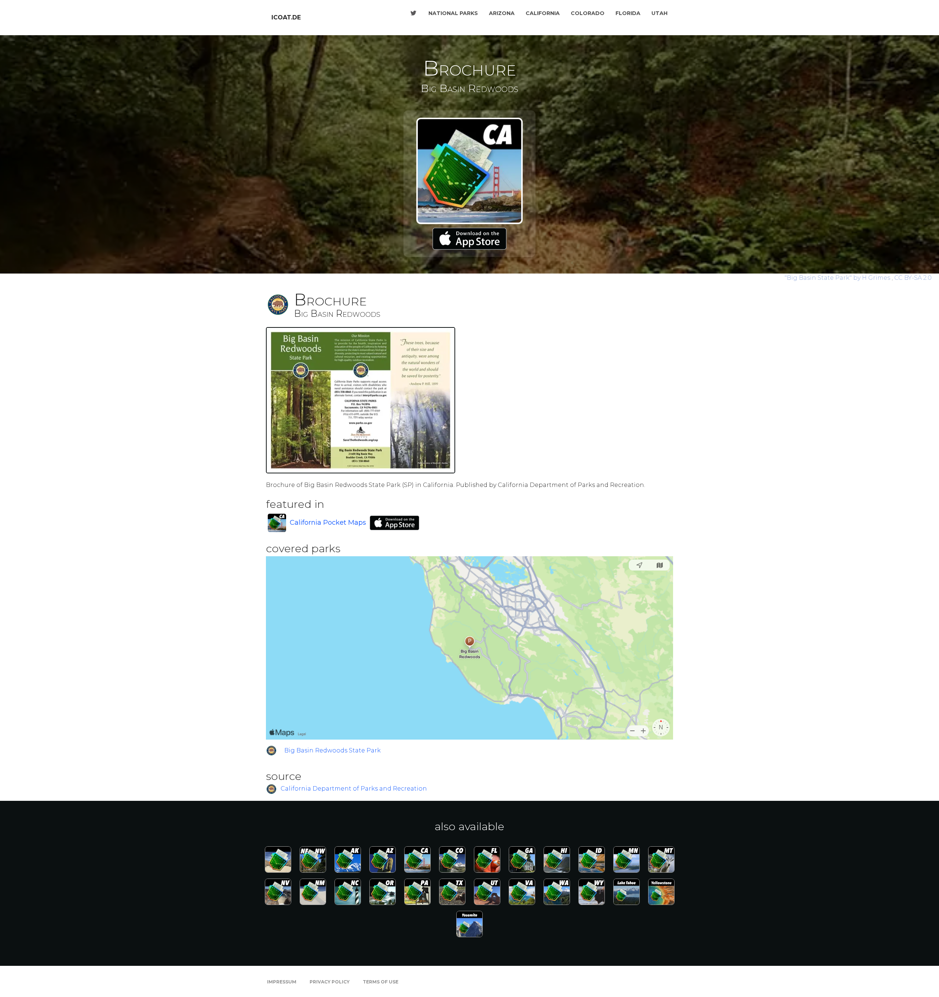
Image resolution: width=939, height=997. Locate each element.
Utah (659, 13)
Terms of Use (380, 982)
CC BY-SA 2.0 (913, 277)
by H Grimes (838, 277)
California (543, 13)
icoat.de (286, 17)
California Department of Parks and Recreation (354, 788)
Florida (627, 13)
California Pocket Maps (328, 522)
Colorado (587, 13)
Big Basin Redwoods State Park (332, 750)
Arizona (502, 13)
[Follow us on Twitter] (413, 13)
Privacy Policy (330, 982)
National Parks (453, 13)
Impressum (281, 982)
